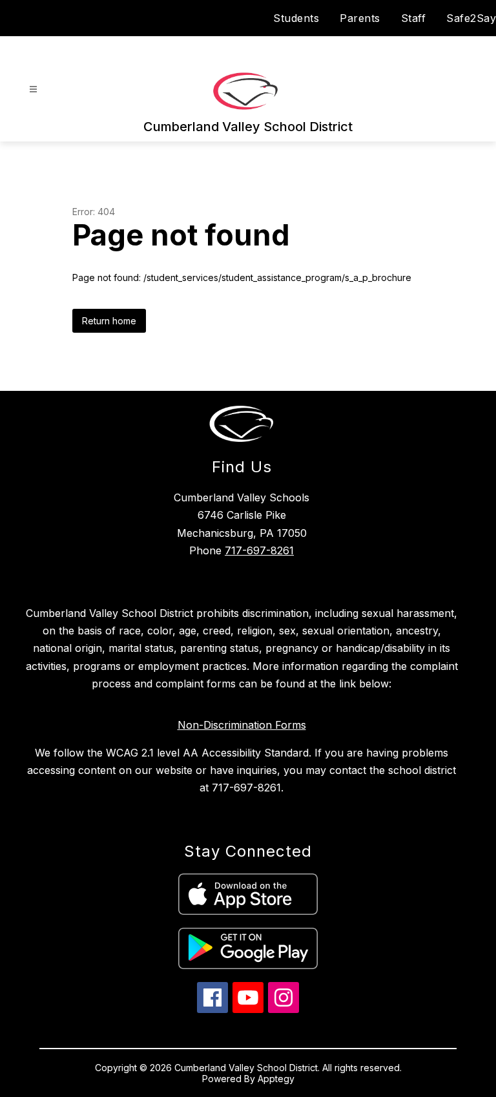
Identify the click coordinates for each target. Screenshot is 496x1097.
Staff (413, 18)
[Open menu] (33, 89)
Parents (360, 18)
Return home (109, 320)
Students (296, 18)
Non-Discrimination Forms (242, 724)
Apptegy (276, 1078)
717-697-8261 (259, 550)
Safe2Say (471, 18)
